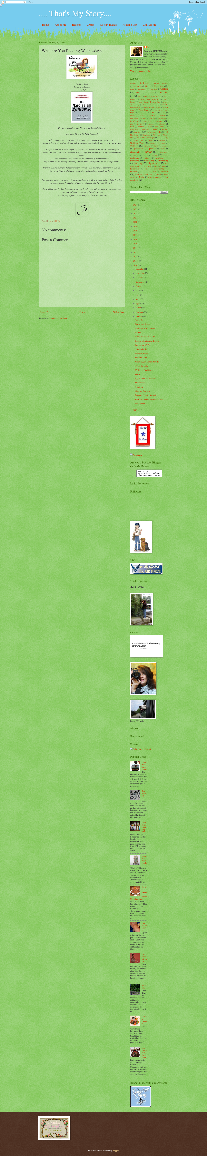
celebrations (137, 86)
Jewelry (137, 131)
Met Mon (156, 135)
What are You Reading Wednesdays (149, 399)
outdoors (134, 145)
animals (133, 83)
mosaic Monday (163, 138)
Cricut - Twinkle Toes (151, 105)
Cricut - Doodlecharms (152, 96)
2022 (135, 213)
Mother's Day (138, 140)
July (137, 290)
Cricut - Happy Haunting (149, 99)
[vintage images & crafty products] (140, 1106)
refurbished (159, 158)
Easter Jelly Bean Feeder (144, 861)
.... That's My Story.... (75, 13)
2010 (135, 265)
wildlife (158, 174)
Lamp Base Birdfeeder (144, 958)
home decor (159, 126)
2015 (135, 243)
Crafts (90, 24)
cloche (132, 89)
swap (164, 166)
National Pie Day (141, 349)
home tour (145, 129)
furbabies (134, 121)
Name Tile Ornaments (144, 766)
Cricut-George (157, 110)
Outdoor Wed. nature (157, 143)
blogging (165, 83)
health (132, 127)
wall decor (148, 174)
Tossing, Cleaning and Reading (147, 341)
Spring (156, 166)
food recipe (134, 118)
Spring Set (139, 320)
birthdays (156, 83)
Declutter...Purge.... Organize (146, 395)
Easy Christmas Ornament (144, 1053)
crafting (163, 92)
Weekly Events (108, 24)
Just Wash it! (144, 793)
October (139, 277)
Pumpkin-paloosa (144, 1020)
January (139, 316)
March (138, 307)
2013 (135, 252)
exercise (142, 116)
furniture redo (146, 121)
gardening (159, 121)
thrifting (133, 171)
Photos (148, 152)
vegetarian (138, 174)
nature (150, 140)
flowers (163, 115)
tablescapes (134, 168)
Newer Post (45, 312)
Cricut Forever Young (152, 107)
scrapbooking (163, 160)
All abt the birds (141, 366)
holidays (141, 126)
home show (134, 129)
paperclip (165, 146)
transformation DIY (149, 172)
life (159, 131)
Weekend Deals (141, 357)
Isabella (165, 129)
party (162, 148)
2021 (135, 217)
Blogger (116, 1150)
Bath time (144, 986)
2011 (135, 260)
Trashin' (138, 332)
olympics (162, 140)
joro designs (151, 132)
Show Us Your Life (142, 391)
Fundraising (162, 118)
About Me (60, 24)
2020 (135, 222)
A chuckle (139, 386)
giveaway (140, 123)
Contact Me (149, 24)
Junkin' (138, 374)
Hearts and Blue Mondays (145, 336)
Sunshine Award (141, 353)
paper (156, 145)
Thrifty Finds (140, 403)
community (142, 89)
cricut (139, 96)
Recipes (76, 24)
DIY (152, 112)
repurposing (149, 160)
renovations (134, 160)
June (138, 294)
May (138, 299)
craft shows (150, 93)
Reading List (130, 24)
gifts (131, 124)
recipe (154, 155)
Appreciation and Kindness (145, 378)
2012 (135, 256)
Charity (147, 86)
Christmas (158, 85)
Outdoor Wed (136, 142)
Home (45, 24)
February (139, 312)
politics (135, 155)
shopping (138, 163)
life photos (146, 135)
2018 (135, 230)
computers (153, 89)
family (152, 115)
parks (151, 148)
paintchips (147, 146)
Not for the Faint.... (144, 926)
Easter (163, 113)
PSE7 (144, 155)
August (139, 286)
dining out (142, 113)
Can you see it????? (142, 345)
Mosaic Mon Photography (145, 138)
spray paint (147, 166)
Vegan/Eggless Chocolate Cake (147, 361)
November (140, 273)
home (150, 127)
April (138, 303)
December (140, 269)
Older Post (119, 312)
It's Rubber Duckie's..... (144, 370)
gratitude (151, 124)
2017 (135, 235)
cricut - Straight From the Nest (149, 102)
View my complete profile (140, 71)
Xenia (141, 177)
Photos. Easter (163, 152)
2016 (135, 239)
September (140, 281)
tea (146, 168)
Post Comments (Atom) (58, 318)
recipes (146, 158)
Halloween (161, 124)
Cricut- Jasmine (144, 110)
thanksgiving (159, 168)
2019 (135, 226)
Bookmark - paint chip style (144, 827)
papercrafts (138, 148)
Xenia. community (154, 177)
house (155, 129)
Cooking (164, 88)
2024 (135, 204)
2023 (135, 209)
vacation (164, 171)
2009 (135, 410)
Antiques (144, 83)
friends (143, 118)
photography (135, 152)
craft (137, 92)
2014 (135, 248)
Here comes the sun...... (144, 324)
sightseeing (153, 163)
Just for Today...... (141, 382)
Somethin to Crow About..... (146, 328)
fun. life (152, 118)
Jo (148, 47)
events (132, 115)
